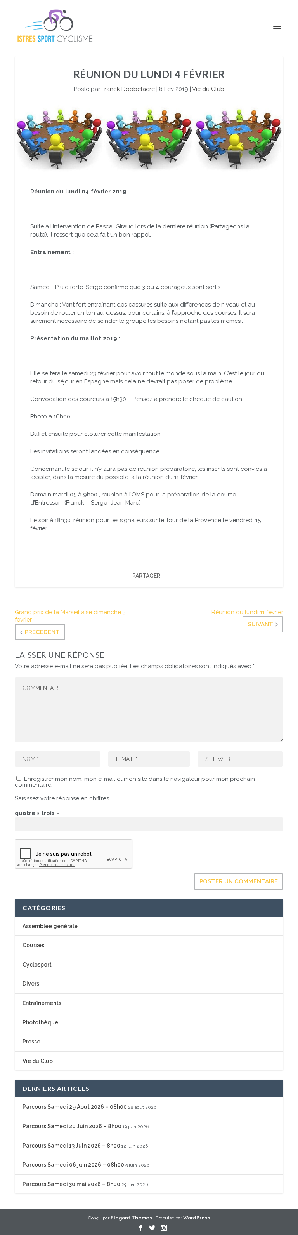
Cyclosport (37, 965)
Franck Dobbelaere (128, 88)
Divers (31, 984)
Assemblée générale (50, 926)
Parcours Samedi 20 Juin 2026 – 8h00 (72, 1126)
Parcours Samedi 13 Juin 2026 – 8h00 (71, 1146)
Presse (31, 1041)
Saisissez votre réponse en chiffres (62, 798)
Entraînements (42, 1003)
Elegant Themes (131, 1218)
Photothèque (40, 1022)
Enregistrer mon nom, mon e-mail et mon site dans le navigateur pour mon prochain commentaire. (135, 781)
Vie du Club (208, 88)
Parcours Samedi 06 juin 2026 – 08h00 (73, 1165)
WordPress (196, 1218)
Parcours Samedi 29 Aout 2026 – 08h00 (75, 1107)
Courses (33, 945)
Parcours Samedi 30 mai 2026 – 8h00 (71, 1184)
